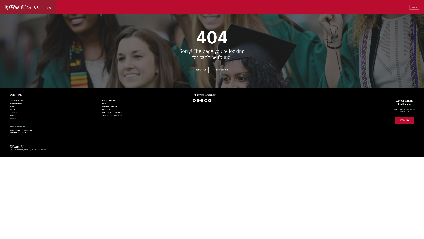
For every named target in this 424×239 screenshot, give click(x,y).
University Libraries (109, 106)
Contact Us (201, 70)
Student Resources (17, 103)
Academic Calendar (109, 100)
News (12, 106)
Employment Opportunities (112, 115)
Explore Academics (17, 100)
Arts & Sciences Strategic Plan (113, 112)
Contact (13, 119)
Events (12, 109)
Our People (14, 112)
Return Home (222, 70)
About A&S (13, 115)
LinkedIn (209, 100)
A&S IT (104, 103)
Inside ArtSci (106, 109)
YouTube (205, 100)
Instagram (194, 100)
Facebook (198, 100)
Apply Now (405, 120)
